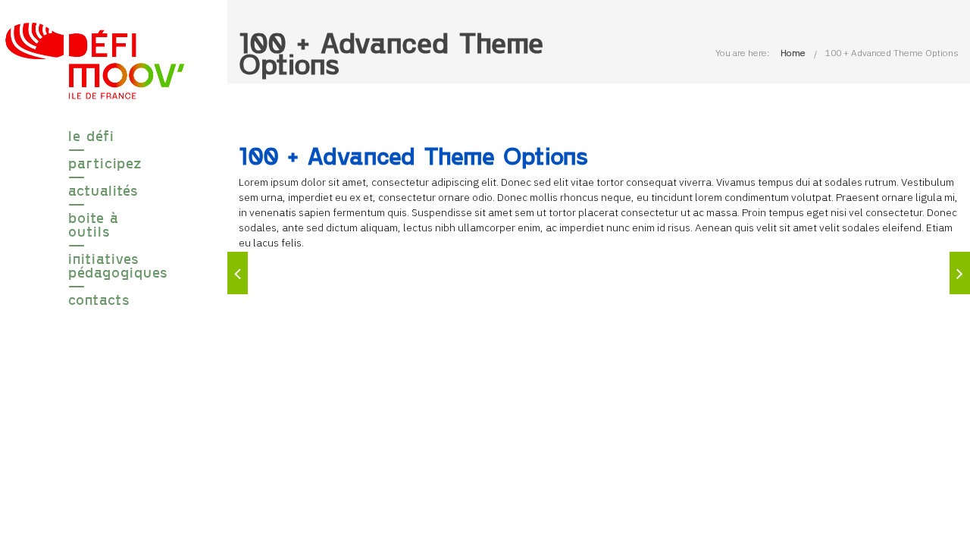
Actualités (94, 190)
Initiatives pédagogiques (94, 265)
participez (94, 163)
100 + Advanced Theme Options (892, 52)
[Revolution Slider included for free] (237, 273)
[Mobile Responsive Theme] (960, 273)
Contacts (94, 299)
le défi (91, 136)
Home (793, 52)
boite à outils (93, 224)
